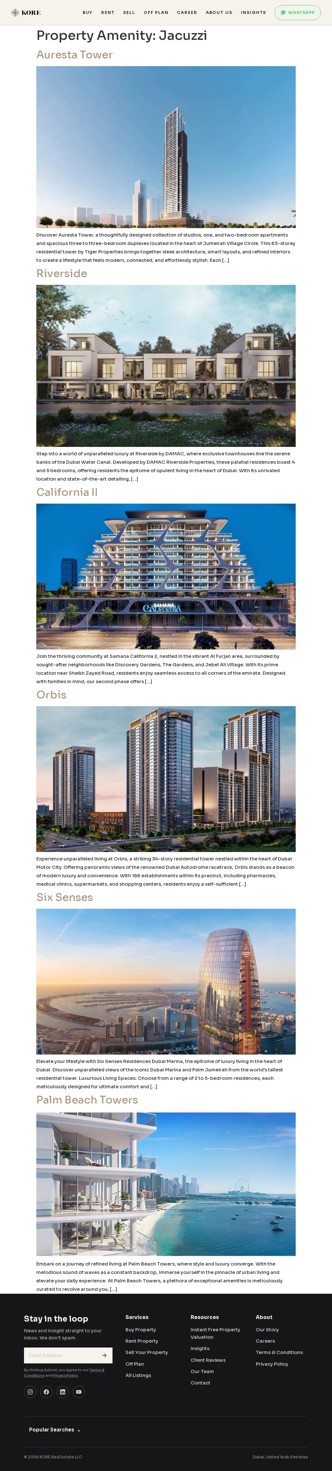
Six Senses (64, 897)
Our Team (202, 1371)
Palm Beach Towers (87, 1099)
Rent (108, 12)
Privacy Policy (65, 1375)
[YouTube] (79, 1392)
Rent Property (141, 1341)
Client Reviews (208, 1360)
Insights (253, 12)
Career (187, 12)
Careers (265, 1341)
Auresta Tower (74, 54)
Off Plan (156, 12)
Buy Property (140, 1330)
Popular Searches (55, 1430)
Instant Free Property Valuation (215, 1333)
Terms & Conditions (279, 1352)
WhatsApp (301, 12)
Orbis (51, 694)
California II (67, 492)
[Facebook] (46, 1392)
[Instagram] (30, 1392)
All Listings (138, 1375)
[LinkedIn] (62, 1392)
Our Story (267, 1330)
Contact (200, 1383)
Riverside (61, 273)
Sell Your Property (146, 1352)
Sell (129, 12)
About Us (219, 12)
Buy (88, 12)
